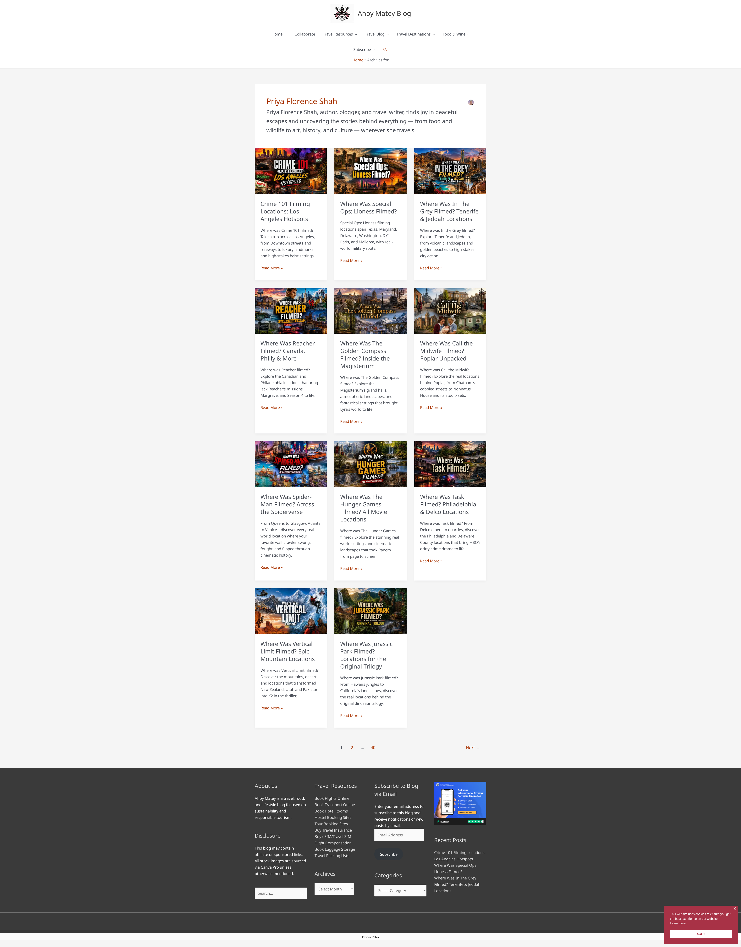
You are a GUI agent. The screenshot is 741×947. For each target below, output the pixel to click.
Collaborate (304, 34)
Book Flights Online (332, 798)
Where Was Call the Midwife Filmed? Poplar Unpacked (446, 350)
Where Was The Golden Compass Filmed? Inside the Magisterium (365, 354)
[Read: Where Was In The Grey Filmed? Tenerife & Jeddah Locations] (450, 170)
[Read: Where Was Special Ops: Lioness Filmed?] (370, 170)
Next (473, 747)
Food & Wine (454, 34)
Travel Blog (375, 34)
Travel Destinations (414, 34)
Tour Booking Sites (331, 823)
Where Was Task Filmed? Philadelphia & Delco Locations (448, 504)
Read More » (272, 268)
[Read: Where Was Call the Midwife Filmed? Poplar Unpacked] (450, 310)
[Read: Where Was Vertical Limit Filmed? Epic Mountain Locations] (291, 611)
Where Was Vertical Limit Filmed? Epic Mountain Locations (288, 651)
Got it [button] (701, 933)
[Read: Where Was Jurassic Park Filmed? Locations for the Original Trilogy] (370, 611)
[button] (385, 49)
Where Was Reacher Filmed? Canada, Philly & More (288, 350)
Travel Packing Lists (332, 855)
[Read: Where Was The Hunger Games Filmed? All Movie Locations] (370, 463)
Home (277, 34)
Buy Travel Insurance (333, 830)
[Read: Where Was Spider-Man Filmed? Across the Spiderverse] (291, 463)
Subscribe (362, 49)
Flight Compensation (333, 842)
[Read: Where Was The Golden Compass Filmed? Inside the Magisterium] (370, 310)
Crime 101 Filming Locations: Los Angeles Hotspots (285, 211)
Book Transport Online (335, 804)
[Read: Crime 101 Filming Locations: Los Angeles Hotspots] (291, 170)
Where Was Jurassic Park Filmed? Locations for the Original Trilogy (366, 655)
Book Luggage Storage (335, 849)
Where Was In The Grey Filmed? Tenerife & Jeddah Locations (449, 211)
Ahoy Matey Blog (384, 13)
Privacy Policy (370, 937)
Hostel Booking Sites (333, 817)
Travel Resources (338, 34)
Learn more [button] (678, 923)
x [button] (734, 908)
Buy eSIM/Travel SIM (333, 836)
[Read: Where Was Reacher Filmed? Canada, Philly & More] (291, 310)
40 (373, 747)
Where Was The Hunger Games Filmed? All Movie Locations (363, 508)
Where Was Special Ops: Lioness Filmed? (368, 207)
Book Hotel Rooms (331, 811)
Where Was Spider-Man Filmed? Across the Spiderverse (287, 504)
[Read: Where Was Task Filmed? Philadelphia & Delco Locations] (450, 463)
